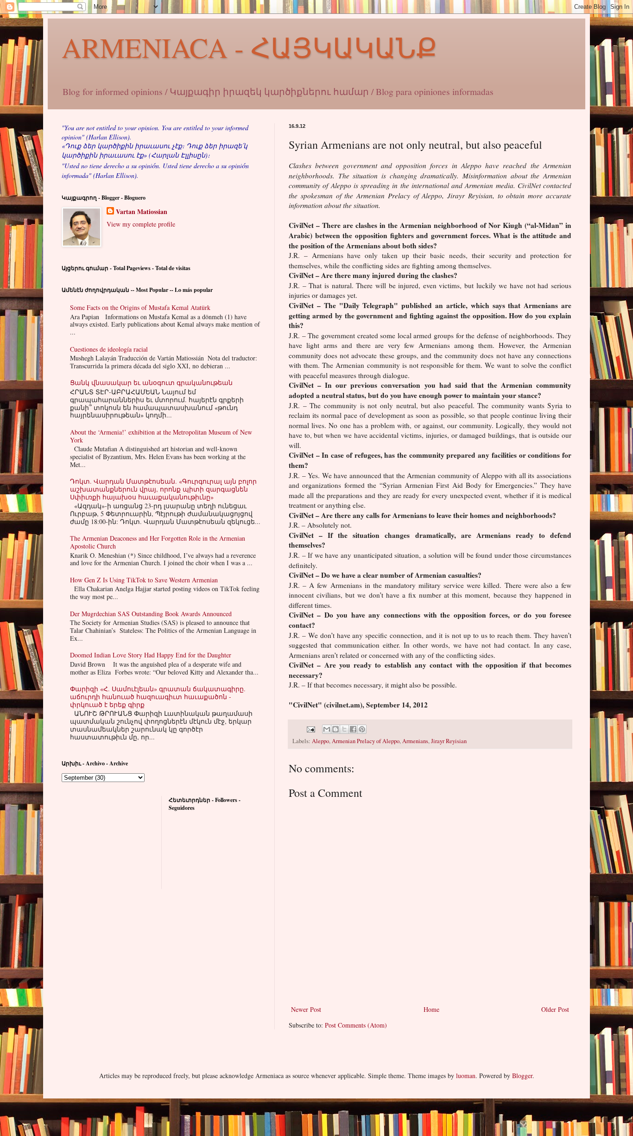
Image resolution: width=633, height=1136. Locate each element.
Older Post (555, 1009)
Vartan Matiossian (141, 211)
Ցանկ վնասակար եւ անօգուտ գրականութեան (151, 382)
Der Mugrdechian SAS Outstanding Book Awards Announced (151, 613)
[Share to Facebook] (353, 729)
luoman (465, 1075)
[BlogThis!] (335, 729)
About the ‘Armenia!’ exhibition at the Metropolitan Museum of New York (161, 436)
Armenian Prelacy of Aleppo (365, 741)
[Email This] (326, 729)
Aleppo (320, 741)
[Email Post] (310, 728)
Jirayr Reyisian (449, 741)
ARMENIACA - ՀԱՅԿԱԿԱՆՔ (249, 47)
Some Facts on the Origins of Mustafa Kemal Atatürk (140, 307)
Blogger (522, 1075)
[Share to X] (344, 729)
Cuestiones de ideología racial (109, 349)
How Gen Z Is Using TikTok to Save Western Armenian (144, 579)
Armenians (415, 741)
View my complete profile (141, 224)
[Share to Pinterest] (362, 729)
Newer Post (306, 1009)
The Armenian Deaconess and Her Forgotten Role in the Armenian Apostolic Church (157, 542)
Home (431, 1009)
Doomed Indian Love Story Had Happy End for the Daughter (150, 654)
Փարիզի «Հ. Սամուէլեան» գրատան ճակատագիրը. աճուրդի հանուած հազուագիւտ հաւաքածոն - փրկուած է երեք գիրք (158, 696)
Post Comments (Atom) (356, 1025)
